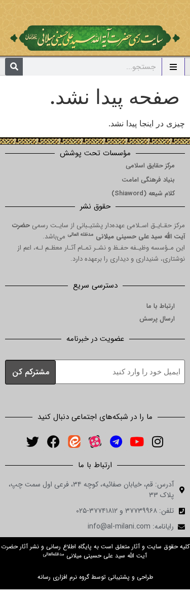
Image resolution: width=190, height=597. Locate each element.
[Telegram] (116, 441)
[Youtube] (137, 441)
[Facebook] (54, 441)
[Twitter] (33, 441)
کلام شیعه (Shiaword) (143, 193)
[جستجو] (14, 67)
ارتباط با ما (160, 306)
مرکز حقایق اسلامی (150, 165)
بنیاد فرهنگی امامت (148, 179)
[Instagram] (157, 441)
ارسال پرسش (157, 318)
